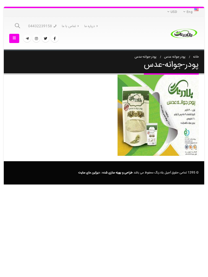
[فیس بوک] (54, 38)
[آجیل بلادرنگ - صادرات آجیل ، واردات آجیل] (184, 33)
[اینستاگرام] (36, 38)
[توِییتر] (45, 38)
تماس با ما (69, 26)
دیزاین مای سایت (89, 172)
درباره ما (89, 26)
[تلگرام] (27, 38)
